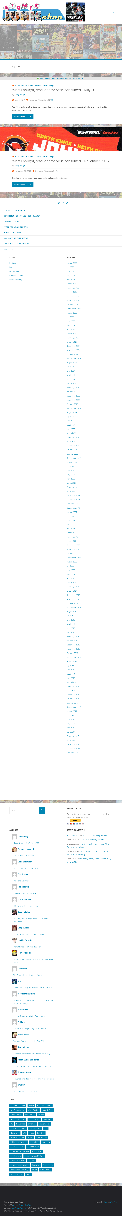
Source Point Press (18, 1160)
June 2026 (71, 271)
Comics (24, 85)
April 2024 (71, 379)
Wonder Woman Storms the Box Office (29, 1041)
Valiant (34, 1170)
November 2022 (73, 450)
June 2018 (71, 669)
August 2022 (72, 462)
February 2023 (73, 437)
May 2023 (71, 425)
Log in (11, 267)
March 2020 (71, 582)
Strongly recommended (19, 1165)
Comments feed (16, 275)
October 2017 (72, 703)
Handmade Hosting (19, 1208)
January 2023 (72, 441)
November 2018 (73, 649)
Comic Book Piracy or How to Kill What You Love (32, 987)
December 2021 (73, 495)
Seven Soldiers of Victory (34, 1156)
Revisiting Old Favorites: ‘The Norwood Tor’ (30, 934)
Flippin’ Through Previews (16, 227)
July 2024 (70, 367)
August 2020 (72, 562)
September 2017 (74, 707)
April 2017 (71, 728)
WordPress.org (15, 279)
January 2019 (72, 640)
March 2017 (71, 732)
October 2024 (72, 354)
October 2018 (72, 653)
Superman (36, 1165)
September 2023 (74, 408)
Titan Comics (48, 1165)
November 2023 (73, 400)
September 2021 (74, 508)
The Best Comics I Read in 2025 (26, 868)
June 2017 (71, 719)
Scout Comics (16, 1156)
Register (12, 263)
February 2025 (73, 338)
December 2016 (73, 744)
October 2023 (72, 404)
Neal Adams (34, 1142)
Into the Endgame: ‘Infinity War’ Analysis (29, 1016)
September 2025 (74, 308)
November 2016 (73, 748)
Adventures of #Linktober (23, 855)
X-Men (28, 1174)
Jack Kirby (40, 1133)
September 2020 (74, 557)
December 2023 (73, 396)
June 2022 (71, 470)
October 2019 (72, 603)
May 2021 (71, 524)
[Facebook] (54, 203)
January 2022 (72, 491)
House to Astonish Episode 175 (26, 843)
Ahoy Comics (33, 1110)
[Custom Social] (67, 203)
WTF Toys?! (9, 249)
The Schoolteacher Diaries (16, 244)
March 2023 (71, 433)
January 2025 (72, 342)
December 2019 (73, 595)
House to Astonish (13, 232)
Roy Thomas (37, 1151)
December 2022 (73, 445)
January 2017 (72, 740)
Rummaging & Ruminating (16, 238)
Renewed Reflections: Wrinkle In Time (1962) (31, 1053)
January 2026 (72, 292)
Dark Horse (47, 1119)
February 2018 (73, 686)
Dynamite (32, 1124)
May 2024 (71, 375)
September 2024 (74, 358)
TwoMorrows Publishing (19, 1170)
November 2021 (73, 499)
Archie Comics (16, 1115)
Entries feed (14, 271)
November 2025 (73, 300)
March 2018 (71, 682)
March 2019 (71, 632)
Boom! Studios (34, 1119)
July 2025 (70, 317)
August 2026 (72, 263)
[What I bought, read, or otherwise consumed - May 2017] (61, 78)
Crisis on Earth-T (12, 221)
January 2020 (72, 591)
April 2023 (71, 429)
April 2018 (71, 678)
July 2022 (70, 466)
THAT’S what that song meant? (25, 906)
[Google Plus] (63, 203)
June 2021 (71, 520)
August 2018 (72, 661)
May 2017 (71, 723)
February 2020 (73, 587)
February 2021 (73, 537)
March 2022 (71, 483)
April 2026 (71, 279)
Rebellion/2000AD (17, 1147)
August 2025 (72, 313)
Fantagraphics (44, 1124)
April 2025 (71, 329)
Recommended (33, 1147)
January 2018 (72, 690)
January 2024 (72, 391)
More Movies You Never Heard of (27, 947)
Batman (41, 1115)
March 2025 (71, 333)
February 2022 (73, 487)
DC (12, 1124)
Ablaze (31, 1105)
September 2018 (74, 657)
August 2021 (72, 512)
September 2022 (74, 458)
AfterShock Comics (18, 1110)
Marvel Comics (41, 1137)
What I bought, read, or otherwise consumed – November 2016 (60, 161)
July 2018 (70, 665)
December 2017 (73, 694)
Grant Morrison (34, 1128)
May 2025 (71, 325)
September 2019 (74, 607)
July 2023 (70, 416)
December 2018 (73, 645)
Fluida (105, 1202)
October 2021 (72, 504)
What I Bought (49, 85)
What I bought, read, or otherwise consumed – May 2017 (55, 90)
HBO (45, 1128)
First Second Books (18, 1128)
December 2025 (73, 296)
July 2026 (70, 267)
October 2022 (72, 454)
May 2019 (71, 624)
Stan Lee (31, 1160)
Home (114, 12)
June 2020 (71, 570)
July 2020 (70, 566)
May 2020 (71, 574)
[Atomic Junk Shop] (43, 12)
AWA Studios (29, 1115)
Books (17, 85)
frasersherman (73, 835)
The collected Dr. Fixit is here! (25, 1091)
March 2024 (71, 383)
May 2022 (71, 474)
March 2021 (71, 532)
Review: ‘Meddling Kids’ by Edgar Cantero (29, 1028)
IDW (24, 1133)
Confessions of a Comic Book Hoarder (22, 216)
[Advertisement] (61, 41)
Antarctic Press (47, 1110)
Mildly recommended (18, 1142)
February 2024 (73, 387)
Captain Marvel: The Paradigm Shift (27, 893)
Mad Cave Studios (17, 1137)
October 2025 (72, 304)
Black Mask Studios (18, 1119)
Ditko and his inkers (21, 881)
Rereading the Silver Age (20, 1151)
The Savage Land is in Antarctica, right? (28, 975)
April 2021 (71, 528)
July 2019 (70, 615)
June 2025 (71, 321)
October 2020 (72, 553)
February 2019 (73, 636)
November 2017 (73, 698)
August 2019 (72, 611)
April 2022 (71, 479)
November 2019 (73, 599)
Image (31, 1133)
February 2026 (73, 288)
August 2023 (72, 412)
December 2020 (73, 545)
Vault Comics (45, 1170)
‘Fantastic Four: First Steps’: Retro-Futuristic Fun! (32, 1066)
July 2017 (70, 715)
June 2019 (71, 620)
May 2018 (71, 674)
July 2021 (70, 516)
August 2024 (72, 362)
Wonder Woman (17, 1174)
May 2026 (71, 275)
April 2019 (71, 628)
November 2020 (73, 549)
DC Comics (20, 1124)
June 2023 (71, 421)
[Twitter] (58, 203)
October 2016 (72, 752)
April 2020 (71, 578)
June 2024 (71, 371)
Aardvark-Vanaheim (18, 1105)
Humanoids (15, 1133)
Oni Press (46, 1142)
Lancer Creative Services (22, 1205)
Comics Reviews (34, 85)
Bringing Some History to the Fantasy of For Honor (33, 1079)
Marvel (30, 1137)
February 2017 (73, 736)
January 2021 (72, 541)
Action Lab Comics (44, 1105)
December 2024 (73, 346)
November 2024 (73, 350)
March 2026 (71, 284)
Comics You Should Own (15, 210)
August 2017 (72, 711)
